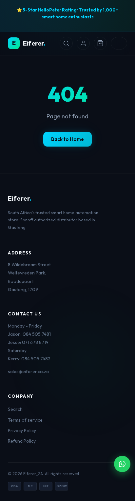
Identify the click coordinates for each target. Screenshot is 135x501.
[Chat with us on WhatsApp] (122, 464)
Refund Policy (22, 441)
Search (15, 409)
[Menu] (119, 43)
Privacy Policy (22, 430)
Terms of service (25, 420)
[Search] (66, 43)
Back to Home (67, 139)
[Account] (83, 43)
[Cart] (100, 43)
